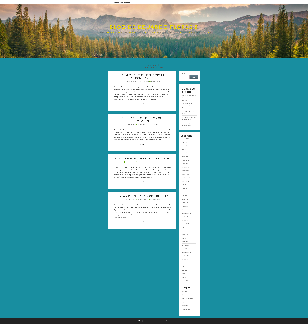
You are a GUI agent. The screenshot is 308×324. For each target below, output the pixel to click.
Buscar (183, 73)
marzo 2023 (185, 281)
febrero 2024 (185, 245)
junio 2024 (184, 231)
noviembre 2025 (186, 170)
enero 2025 (185, 206)
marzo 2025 (185, 199)
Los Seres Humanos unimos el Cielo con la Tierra (188, 106)
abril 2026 (184, 153)
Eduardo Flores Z (143, 81)
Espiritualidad (186, 302)
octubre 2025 (185, 174)
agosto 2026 (185, 139)
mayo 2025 (185, 192)
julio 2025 (184, 185)
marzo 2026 (185, 156)
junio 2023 (184, 270)
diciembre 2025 (186, 167)
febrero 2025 (185, 202)
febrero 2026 (185, 160)
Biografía (184, 295)
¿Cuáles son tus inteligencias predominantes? (142, 76)
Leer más (142, 104)
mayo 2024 (185, 234)
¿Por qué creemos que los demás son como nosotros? (189, 98)
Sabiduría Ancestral (187, 309)
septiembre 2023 (186, 259)
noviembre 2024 (186, 213)
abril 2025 (184, 195)
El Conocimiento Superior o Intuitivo (142, 196)
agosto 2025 (185, 181)
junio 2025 (184, 188)
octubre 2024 (185, 217)
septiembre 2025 (186, 178)
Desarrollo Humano (187, 298)
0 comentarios (155, 162)
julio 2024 (184, 227)
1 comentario (155, 81)
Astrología (185, 291)
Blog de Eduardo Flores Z (119, 2)
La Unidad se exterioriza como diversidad (142, 119)
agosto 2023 (185, 263)
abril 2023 (184, 277)
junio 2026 (184, 146)
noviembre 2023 (186, 252)
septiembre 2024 (186, 220)
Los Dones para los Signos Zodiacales (142, 158)
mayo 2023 (185, 273)
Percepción (185, 305)
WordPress (158, 321)
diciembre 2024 (186, 209)
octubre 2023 (185, 256)
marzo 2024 (185, 241)
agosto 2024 (185, 224)
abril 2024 (184, 238)
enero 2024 (185, 249)
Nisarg (168, 321)
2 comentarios (155, 124)
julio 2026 (184, 142)
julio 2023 (184, 266)
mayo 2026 (185, 149)
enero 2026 (185, 163)
